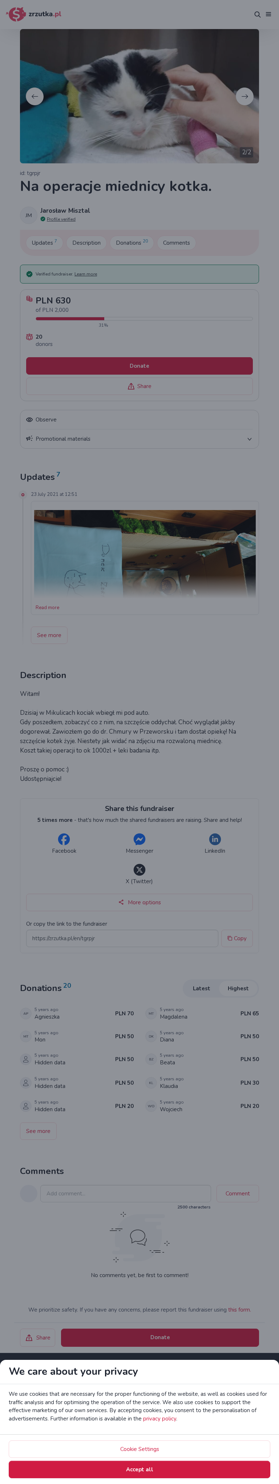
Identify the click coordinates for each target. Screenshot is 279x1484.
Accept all (139, 1469)
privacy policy (159, 1418)
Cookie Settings (139, 1449)
